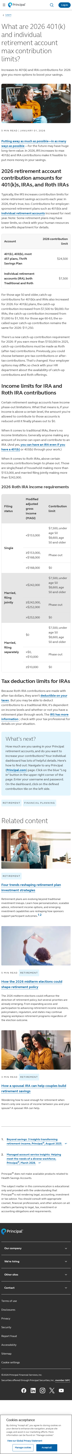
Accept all (47, 1447)
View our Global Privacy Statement (24, 1440)
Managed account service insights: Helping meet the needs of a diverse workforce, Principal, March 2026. (34, 1159)
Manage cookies (23, 1447)
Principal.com (16, 770)
